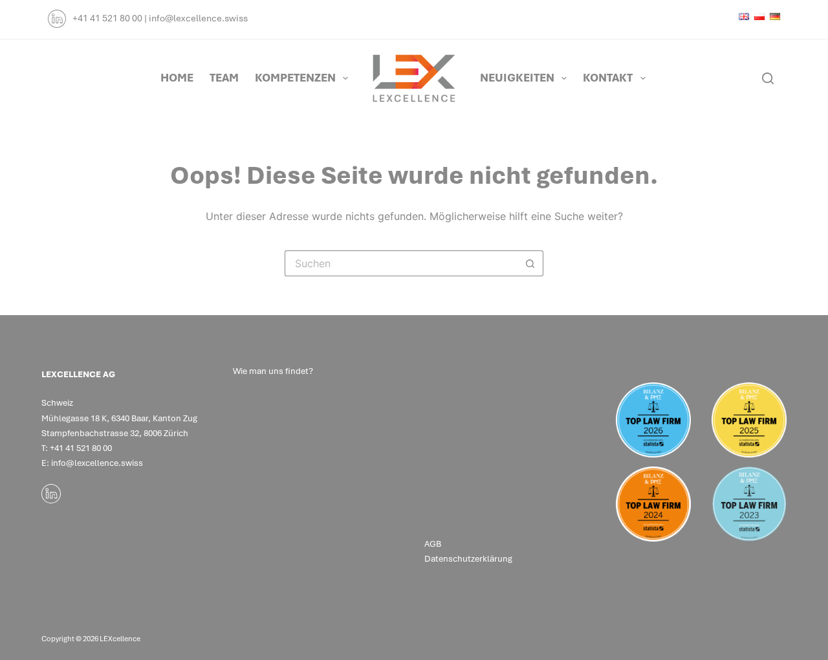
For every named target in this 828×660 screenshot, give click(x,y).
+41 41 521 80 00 (107, 18)
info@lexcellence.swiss (198, 18)
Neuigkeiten (517, 78)
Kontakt (608, 78)
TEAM (224, 78)
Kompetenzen (295, 78)
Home (176, 78)
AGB (432, 543)
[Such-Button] (530, 263)
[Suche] (768, 78)
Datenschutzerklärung (469, 558)
